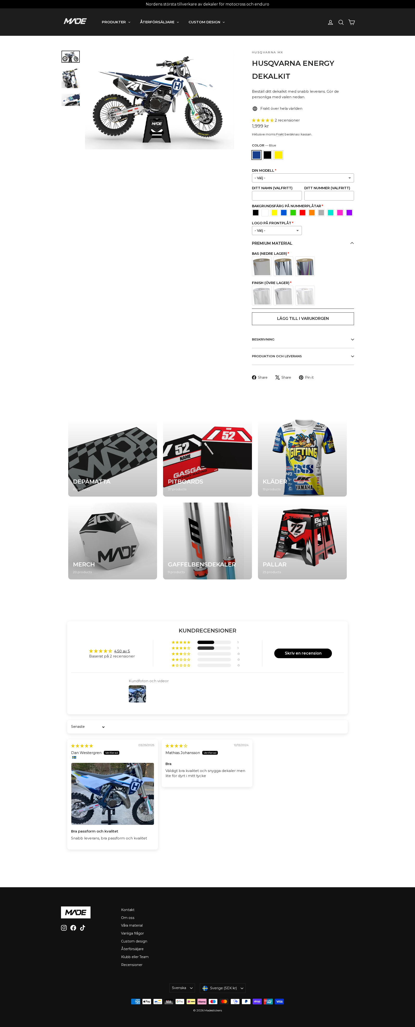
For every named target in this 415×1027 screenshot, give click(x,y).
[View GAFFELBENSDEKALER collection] (207, 541)
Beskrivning (263, 339)
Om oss (127, 918)
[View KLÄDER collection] (302, 458)
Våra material (132, 925)
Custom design (134, 941)
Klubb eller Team (135, 957)
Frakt (280, 134)
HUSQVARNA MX (267, 52)
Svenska (179, 988)
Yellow (278, 155)
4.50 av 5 (122, 651)
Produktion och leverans (277, 356)
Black (267, 155)
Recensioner (131, 965)
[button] (263, 120)
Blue (256, 155)
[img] (82, 745)
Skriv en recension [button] (303, 653)
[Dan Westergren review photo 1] (112, 794)
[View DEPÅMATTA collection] (112, 458)
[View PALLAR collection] (302, 541)
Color (264, 145)
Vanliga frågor (132, 933)
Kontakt (127, 910)
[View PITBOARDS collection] (207, 458)
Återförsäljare (132, 949)
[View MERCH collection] (112, 541)
